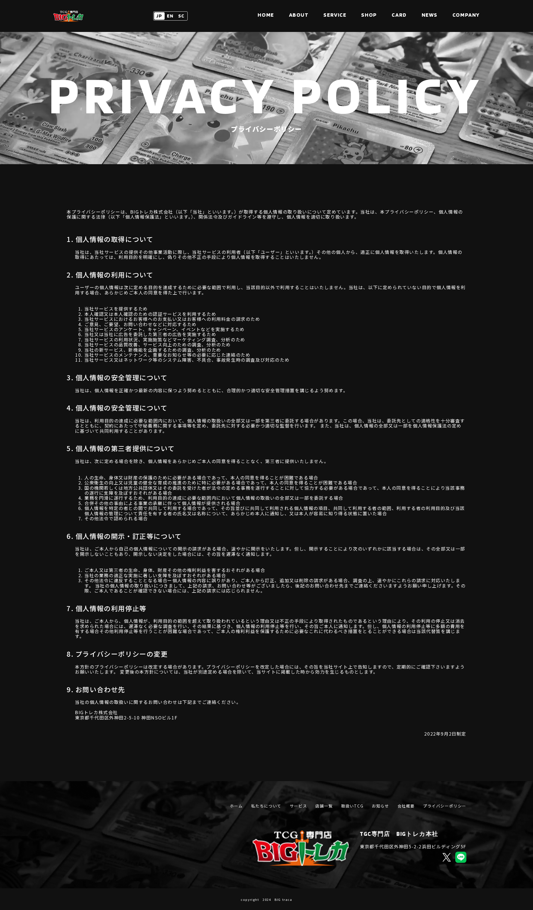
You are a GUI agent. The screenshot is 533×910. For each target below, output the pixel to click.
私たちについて (266, 806)
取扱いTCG (352, 806)
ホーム (236, 806)
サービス (298, 806)
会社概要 (406, 806)
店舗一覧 (324, 806)
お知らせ (380, 806)
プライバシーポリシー (444, 806)
